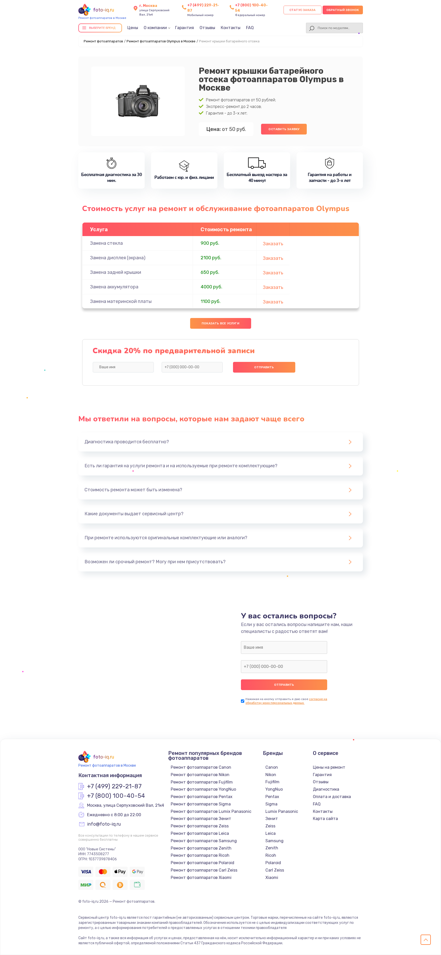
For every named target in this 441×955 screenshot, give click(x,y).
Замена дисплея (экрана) (117, 258)
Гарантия (184, 27)
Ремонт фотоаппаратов (103, 41)
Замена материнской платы (121, 301)
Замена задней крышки (115, 272)
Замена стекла (106, 243)
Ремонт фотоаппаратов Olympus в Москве (161, 41)
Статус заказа (302, 10)
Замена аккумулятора (114, 287)
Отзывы (207, 27)
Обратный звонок (342, 10)
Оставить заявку (283, 129)
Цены (132, 27)
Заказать (273, 244)
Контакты (230, 27)
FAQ (250, 27)
